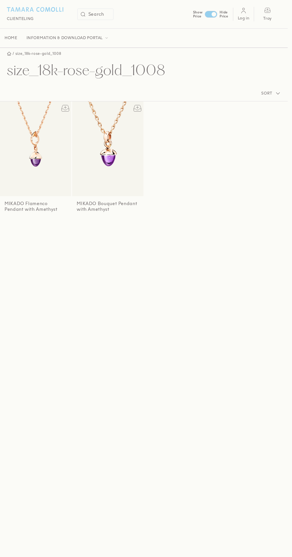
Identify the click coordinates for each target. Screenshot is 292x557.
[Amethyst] (6, 223)
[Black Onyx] (18, 223)
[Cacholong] (36, 223)
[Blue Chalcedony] (25, 223)
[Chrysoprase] (42, 223)
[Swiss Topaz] (89, 225)
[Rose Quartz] (12, 223)
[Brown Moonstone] (31, 223)
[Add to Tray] (64, 108)
